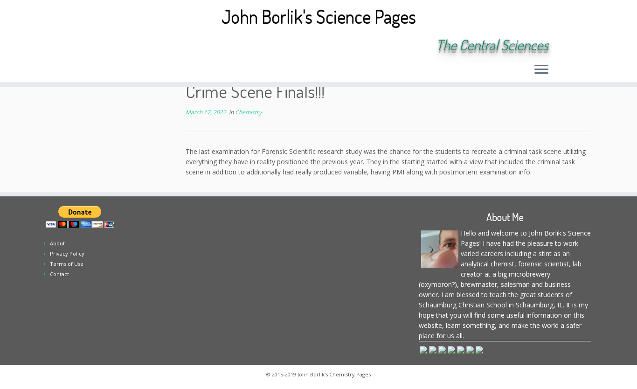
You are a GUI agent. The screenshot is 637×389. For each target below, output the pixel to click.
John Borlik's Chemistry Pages (334, 374)
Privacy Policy (67, 253)
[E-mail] (110, 45)
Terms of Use (66, 263)
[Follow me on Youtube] (160, 45)
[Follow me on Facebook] (135, 45)
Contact (59, 274)
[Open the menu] (541, 70)
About (57, 243)
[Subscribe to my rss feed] (97, 45)
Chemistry (248, 112)
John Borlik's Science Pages (319, 16)
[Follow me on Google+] (147, 45)
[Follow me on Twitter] (122, 45)
